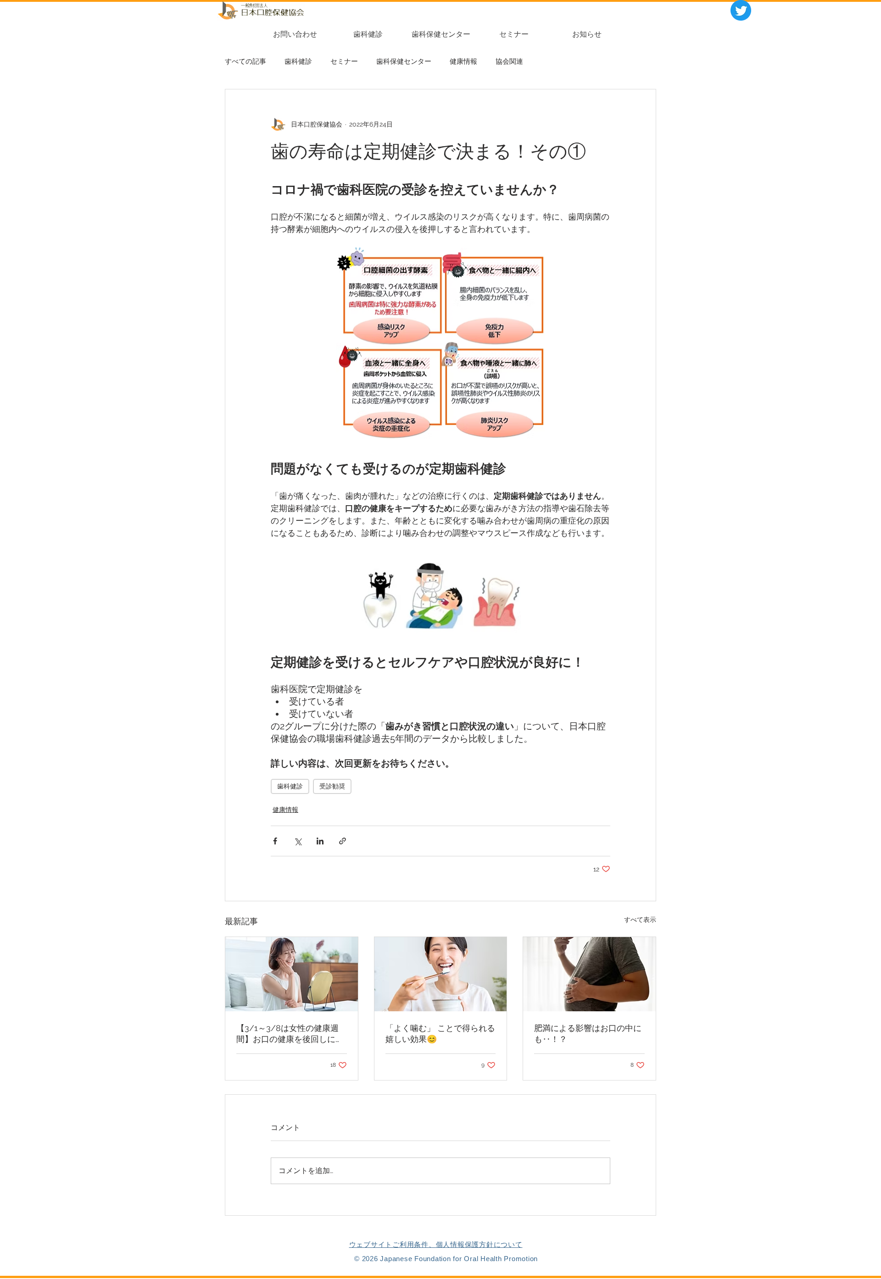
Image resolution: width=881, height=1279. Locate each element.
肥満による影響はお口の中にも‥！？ (587, 1033)
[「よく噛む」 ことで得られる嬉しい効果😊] (440, 974)
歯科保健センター (403, 61)
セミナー (344, 61)
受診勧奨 (332, 786)
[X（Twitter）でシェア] (297, 841)
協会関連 (509, 61)
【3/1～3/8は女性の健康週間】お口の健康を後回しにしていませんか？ (290, 1034)
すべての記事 (245, 61)
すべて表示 (640, 919)
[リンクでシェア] (342, 841)
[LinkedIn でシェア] (320, 841)
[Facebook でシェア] (275, 841)
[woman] (291, 974)
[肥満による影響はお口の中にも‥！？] (589, 974)
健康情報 (463, 61)
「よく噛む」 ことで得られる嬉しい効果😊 (440, 1033)
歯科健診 (298, 61)
